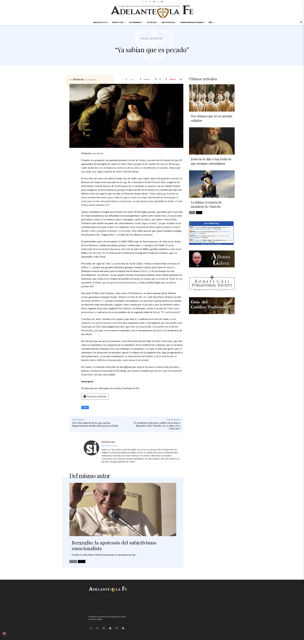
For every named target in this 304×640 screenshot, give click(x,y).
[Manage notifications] (4, 633)
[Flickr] (146, 1)
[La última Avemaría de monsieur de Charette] (212, 184)
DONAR (92, 607)
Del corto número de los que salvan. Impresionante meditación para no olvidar (95, 424)
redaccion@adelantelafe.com (100, 612)
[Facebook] (142, 1)
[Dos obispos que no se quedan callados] (212, 98)
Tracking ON (218, 244)
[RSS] (150, 1)
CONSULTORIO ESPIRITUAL (99, 597)
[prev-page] (73, 561)
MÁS (210, 22)
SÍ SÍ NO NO (151, 22)
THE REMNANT (135, 22)
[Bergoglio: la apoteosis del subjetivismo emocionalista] (122, 509)
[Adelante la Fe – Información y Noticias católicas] (152, 12)
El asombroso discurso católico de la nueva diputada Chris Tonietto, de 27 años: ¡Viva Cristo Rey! (157, 425)
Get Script (204, 244)
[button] (301, 22)
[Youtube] (162, 1)
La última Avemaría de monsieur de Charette (206, 204)
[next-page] (81, 561)
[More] (180, 79)
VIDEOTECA (93, 602)
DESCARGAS (93, 599)
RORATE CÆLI (118, 22)
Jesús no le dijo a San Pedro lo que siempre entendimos (211, 161)
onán (85, 407)
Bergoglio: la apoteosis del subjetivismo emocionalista (114, 545)
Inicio (144, 38)
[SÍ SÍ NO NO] (91, 452)
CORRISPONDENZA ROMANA (191, 22)
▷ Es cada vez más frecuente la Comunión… (210, 228)
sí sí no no (156, 38)
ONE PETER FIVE (168, 22)
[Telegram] (154, 1)
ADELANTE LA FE (100, 22)
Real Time (210, 244)
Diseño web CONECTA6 (98, 624)
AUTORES (92, 604)
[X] (158, 1)
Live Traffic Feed (211, 223)
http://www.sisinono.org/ (110, 446)
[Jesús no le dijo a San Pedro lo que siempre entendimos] (212, 141)
